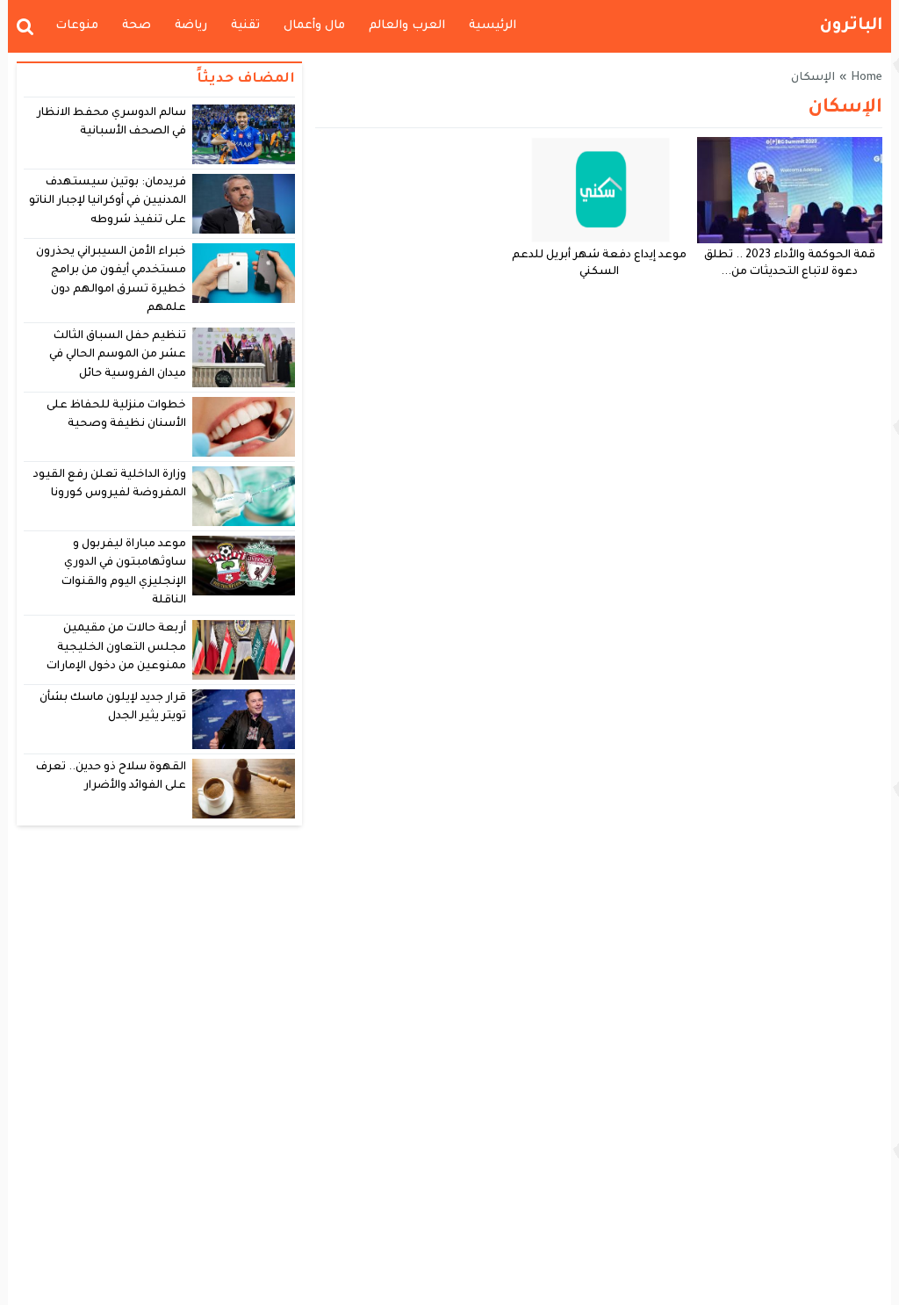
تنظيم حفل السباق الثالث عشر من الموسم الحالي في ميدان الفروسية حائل (118, 355)
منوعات (76, 25)
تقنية (245, 25)
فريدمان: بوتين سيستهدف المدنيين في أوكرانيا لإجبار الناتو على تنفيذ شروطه (108, 202)
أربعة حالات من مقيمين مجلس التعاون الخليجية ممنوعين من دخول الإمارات (116, 648)
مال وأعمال (314, 25)
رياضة (191, 25)
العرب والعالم (407, 25)
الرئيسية (492, 25)
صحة (136, 25)
